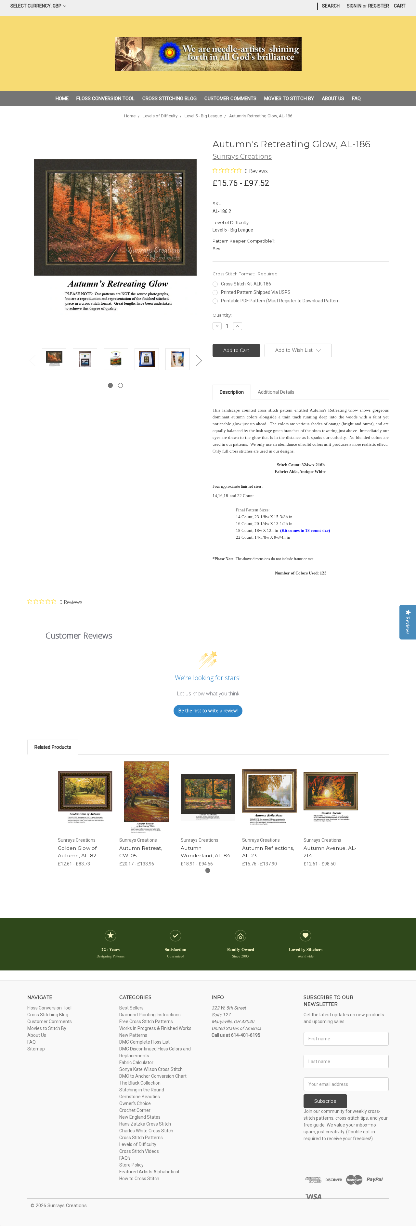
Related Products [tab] (52, 747)
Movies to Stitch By (289, 98)
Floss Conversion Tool (105, 98)
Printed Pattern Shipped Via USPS (256, 292)
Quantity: (222, 315)
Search (331, 5)
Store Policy (131, 1164)
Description (232, 392)
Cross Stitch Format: (245, 273)
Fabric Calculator (136, 1062)
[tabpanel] (54, 360)
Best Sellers (131, 1007)
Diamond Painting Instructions (150, 1014)
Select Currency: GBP (36, 5)
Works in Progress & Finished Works (155, 1028)
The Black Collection (140, 1083)
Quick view (85, 791)
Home (62, 98)
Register (378, 5)
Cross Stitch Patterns (141, 1137)
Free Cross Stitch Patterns (146, 1021)
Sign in (354, 5)
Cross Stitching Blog (169, 98)
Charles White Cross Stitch (146, 1130)
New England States (140, 1117)
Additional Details (276, 392)
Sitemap (36, 1048)
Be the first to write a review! (208, 710)
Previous (32, 360)
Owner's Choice (135, 1103)
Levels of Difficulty (137, 1144)
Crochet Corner (134, 1110)
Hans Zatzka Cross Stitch (145, 1124)
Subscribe (325, 1101)
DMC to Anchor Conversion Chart (153, 1076)
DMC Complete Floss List (144, 1042)
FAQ (356, 98)
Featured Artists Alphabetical (149, 1171)
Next (198, 360)
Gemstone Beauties (139, 1096)
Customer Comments (230, 98)
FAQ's (125, 1158)
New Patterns (133, 1035)
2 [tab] (120, 385)
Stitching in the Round (141, 1089)
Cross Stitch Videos (139, 1151)
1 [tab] (110, 385)
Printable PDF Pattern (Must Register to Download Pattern (280, 300)
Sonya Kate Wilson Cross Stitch (151, 1069)
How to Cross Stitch (139, 1178)
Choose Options (85, 803)
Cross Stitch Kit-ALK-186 (246, 283)
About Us (333, 98)
